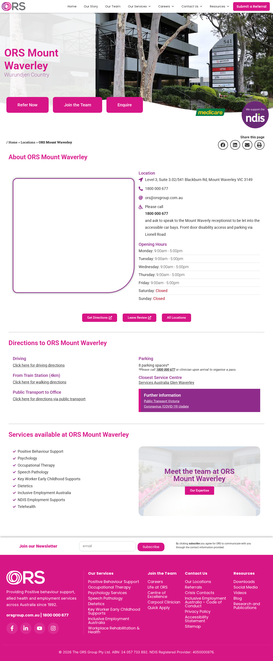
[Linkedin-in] (26, 628)
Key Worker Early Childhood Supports (114, 611)
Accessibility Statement (196, 618)
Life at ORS (158, 587)
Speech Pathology (105, 598)
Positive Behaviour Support (113, 581)
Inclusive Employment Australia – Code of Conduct (205, 602)
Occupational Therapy (109, 587)
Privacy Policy (198, 611)
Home (72, 6)
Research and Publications (247, 605)
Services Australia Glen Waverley (166, 382)
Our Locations (198, 581)
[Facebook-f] (12, 628)
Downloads (244, 581)
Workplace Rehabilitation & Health (113, 630)
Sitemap (193, 626)
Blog (238, 598)
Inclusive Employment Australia (108, 620)
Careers (164, 6)
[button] (223, 145)
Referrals (193, 587)
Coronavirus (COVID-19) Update (166, 406)
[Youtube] (39, 628)
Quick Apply (159, 607)
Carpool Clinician (164, 602)
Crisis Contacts (199, 592)
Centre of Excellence (157, 594)
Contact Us (190, 6)
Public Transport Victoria (161, 401)
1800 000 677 (156, 213)
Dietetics (96, 603)
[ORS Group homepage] (45, 577)
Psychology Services (107, 592)
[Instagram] (53, 628)
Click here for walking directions (39, 382)
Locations (28, 142)
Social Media (246, 587)
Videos (240, 592)
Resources (217, 6)
